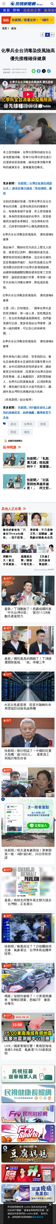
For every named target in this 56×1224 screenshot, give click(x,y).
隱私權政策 (37, 1216)
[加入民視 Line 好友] (28, 816)
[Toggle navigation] (4, 3)
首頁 (6, 10)
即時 (16, 10)
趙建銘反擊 (32, 10)
